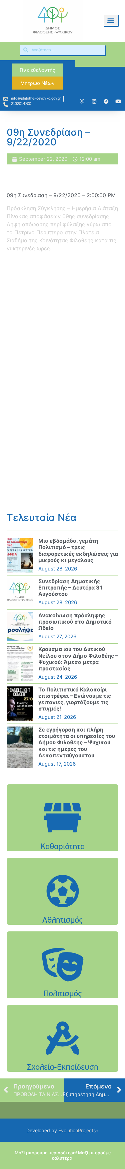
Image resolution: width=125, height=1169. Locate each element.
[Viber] (82, 102)
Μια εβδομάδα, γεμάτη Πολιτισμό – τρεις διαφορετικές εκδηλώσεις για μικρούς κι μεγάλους (78, 550)
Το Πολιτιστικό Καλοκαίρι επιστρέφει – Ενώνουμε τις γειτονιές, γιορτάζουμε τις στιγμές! (74, 699)
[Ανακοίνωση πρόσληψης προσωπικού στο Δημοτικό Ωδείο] (20, 626)
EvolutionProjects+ (78, 1130)
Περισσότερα (63, 834)
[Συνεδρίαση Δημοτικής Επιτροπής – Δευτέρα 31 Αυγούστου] (20, 592)
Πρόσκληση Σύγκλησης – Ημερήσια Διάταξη (62, 208)
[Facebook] (106, 102)
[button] (111, 20)
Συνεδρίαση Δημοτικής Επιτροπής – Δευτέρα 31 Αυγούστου (70, 587)
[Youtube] (118, 102)
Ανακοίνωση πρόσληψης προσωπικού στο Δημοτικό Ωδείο (75, 621)
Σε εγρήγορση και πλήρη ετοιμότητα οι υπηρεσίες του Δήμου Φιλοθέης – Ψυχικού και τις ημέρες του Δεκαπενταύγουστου (76, 742)
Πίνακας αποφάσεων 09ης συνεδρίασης (58, 216)
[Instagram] (94, 102)
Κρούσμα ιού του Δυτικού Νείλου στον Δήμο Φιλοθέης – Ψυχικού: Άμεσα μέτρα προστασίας (78, 659)
